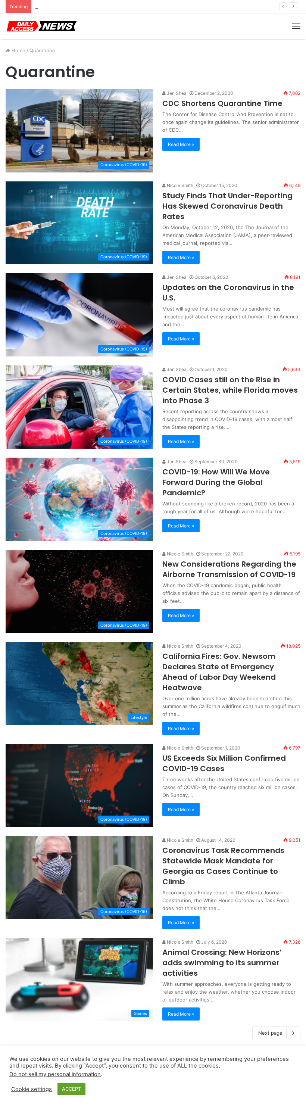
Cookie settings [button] (31, 1089)
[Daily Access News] (41, 26)
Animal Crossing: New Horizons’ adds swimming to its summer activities (222, 962)
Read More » (181, 144)
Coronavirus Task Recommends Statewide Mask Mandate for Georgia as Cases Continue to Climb (223, 866)
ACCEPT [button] (71, 1089)
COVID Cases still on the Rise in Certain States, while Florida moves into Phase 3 (230, 390)
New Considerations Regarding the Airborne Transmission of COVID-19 (229, 569)
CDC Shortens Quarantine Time (222, 103)
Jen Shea (176, 93)
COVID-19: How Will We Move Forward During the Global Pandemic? (216, 482)
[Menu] (296, 26)
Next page (270, 1033)
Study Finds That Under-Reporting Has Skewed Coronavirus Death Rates (227, 206)
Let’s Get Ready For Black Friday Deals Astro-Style (93, 6)
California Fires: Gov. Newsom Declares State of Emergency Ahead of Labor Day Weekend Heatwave (219, 672)
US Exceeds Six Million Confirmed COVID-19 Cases (224, 763)
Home (17, 50)
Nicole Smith (179, 185)
